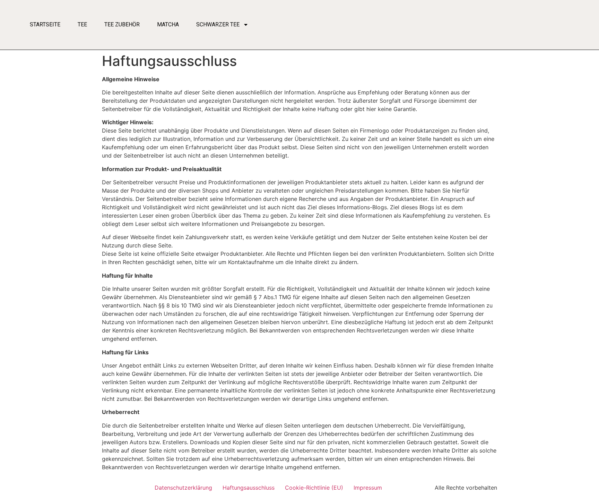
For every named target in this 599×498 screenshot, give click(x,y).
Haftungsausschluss (249, 487)
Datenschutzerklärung (183, 487)
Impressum (368, 487)
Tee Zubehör (122, 24)
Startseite (45, 24)
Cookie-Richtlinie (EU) (314, 487)
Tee (82, 24)
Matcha (168, 24)
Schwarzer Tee (218, 24)
